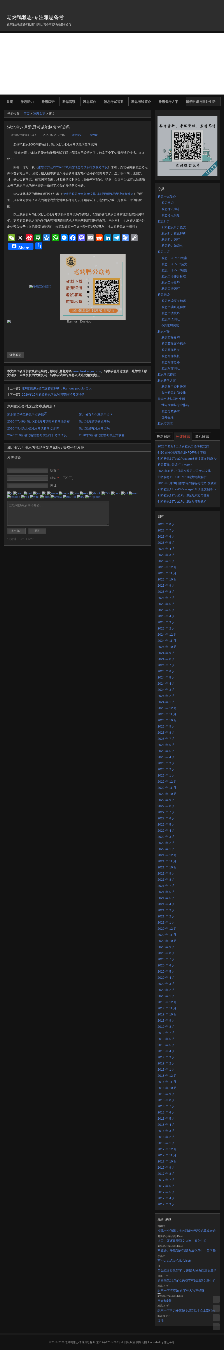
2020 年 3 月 (166, 983)
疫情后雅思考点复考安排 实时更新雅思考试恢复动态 (98, 194)
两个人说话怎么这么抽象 (174, 1260)
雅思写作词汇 (170, 368)
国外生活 (167, 417)
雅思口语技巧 (170, 282)
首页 (10, 101)
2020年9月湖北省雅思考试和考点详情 (33, 428)
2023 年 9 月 (166, 726)
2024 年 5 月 (166, 677)
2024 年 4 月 (166, 683)
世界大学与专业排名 (175, 405)
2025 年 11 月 (167, 573)
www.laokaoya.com (86, 371)
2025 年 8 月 (166, 591)
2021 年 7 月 (166, 885)
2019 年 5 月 (166, 1045)
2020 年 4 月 (166, 977)
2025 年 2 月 (166, 628)
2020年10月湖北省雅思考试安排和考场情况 (37, 435)
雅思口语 (48, 101)
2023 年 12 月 (167, 708)
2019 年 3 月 (166, 1057)
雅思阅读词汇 (170, 319)
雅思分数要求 (170, 411)
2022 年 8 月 (166, 806)
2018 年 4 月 (166, 1124)
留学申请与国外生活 (200, 101)
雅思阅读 (68, 101)
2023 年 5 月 (166, 751)
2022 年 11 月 (167, 787)
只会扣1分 (165, 1300)
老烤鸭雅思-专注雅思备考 (35, 17)
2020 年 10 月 (167, 941)
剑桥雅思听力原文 (173, 227)
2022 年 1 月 (166, 849)
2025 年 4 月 (166, 616)
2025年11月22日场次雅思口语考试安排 (184, 471)
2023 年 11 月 (167, 714)
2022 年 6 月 (166, 818)
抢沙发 (94, 135)
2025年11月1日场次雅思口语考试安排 (183, 446)
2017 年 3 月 (166, 1204)
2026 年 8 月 (166, 524)
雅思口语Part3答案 (174, 270)
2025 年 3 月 (166, 622)
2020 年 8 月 (166, 953)
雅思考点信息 (170, 215)
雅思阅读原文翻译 (173, 301)
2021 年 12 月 (167, 855)
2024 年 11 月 (167, 640)
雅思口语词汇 (170, 288)
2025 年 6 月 (166, 604)
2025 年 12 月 (167, 567)
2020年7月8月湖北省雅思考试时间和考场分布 (38, 421)
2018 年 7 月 (166, 1106)
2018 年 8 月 (166, 1100)
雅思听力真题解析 (173, 233)
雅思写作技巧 (170, 337)
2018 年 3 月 (166, 1131)
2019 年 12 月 (167, 1002)
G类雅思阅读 (170, 325)
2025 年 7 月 (166, 598)
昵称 (54, 470)
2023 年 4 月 (166, 757)
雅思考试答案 (114, 101)
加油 (161, 1320)
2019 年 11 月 (167, 1008)
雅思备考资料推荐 (173, 386)
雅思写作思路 (170, 362)
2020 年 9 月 (166, 947)
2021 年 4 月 (166, 904)
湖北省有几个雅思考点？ (96, 414)
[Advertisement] (112, 64)
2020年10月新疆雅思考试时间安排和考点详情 (53, 394)
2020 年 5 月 (166, 971)
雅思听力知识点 (172, 245)
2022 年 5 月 (166, 824)
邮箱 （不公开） (62, 478)
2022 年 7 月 (166, 812)
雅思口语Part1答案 (174, 258)
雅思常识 (39, 113)
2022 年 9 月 (166, 800)
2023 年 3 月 (166, 763)
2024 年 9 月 (166, 653)
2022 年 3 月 (166, 836)
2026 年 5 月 (166, 542)
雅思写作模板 (170, 356)
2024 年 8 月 (166, 659)
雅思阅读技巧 (170, 313)
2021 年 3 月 (166, 910)
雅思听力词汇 (170, 239)
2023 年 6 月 (166, 745)
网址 (53, 485)
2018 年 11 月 (167, 1082)
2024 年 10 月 (167, 647)
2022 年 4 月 (166, 830)
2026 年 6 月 (166, 536)
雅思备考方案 (168, 101)
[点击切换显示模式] (216, 1299)
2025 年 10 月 (167, 579)
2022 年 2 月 (166, 843)
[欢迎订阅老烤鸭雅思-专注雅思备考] (217, 5)
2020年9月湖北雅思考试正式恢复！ (103, 435)
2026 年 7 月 (166, 530)
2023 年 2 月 (166, 769)
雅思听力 (27, 101)
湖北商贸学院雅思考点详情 (27, 414)
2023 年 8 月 (166, 732)
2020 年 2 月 (166, 990)
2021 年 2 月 (166, 916)
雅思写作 (89, 101)
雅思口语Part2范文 (174, 264)
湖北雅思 (15, 355)
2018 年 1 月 (166, 1143)
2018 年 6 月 (166, 1112)
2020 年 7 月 (166, 959)
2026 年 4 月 (166, 549)
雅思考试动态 (170, 209)
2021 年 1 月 (166, 922)
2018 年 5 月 (166, 1118)
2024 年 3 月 (166, 689)
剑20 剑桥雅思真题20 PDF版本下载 (182, 452)
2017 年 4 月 (166, 1198)
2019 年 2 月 (166, 1063)
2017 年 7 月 (166, 1180)
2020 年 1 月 (166, 996)
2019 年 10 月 (167, 1014)
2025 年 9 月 (166, 585)
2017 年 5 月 (166, 1192)
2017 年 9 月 (166, 1167)
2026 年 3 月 (166, 555)
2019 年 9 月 (166, 1020)
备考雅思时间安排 (173, 392)
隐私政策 (129, 1342)
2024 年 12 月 (167, 634)
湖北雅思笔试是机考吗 (94, 421)
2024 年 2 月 (166, 696)
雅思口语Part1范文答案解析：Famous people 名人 (57, 388)
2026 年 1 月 (166, 561)
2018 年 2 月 (166, 1137)
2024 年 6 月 (166, 671)
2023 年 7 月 (166, 738)
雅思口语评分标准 (173, 276)
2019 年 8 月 (166, 1026)
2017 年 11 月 (167, 1155)
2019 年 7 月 (166, 1032)
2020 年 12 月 (167, 928)
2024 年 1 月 (166, 702)
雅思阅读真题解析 (173, 307)
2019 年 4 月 (166, 1051)
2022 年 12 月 (167, 781)
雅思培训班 (165, 423)
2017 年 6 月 (166, 1186)
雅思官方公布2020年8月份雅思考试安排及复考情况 (73, 167)
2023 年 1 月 (166, 775)
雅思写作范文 (170, 350)
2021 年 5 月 (166, 898)
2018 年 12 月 (167, 1075)
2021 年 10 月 (167, 867)
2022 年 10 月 (167, 794)
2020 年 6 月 (166, 965)
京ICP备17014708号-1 (109, 1342)
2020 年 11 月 (167, 934)
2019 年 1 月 (166, 1069)
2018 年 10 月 (167, 1088)
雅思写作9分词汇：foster (175, 464)
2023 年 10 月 (167, 720)
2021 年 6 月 (166, 892)
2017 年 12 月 (167, 1149)
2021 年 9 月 (166, 873)
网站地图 (141, 1342)
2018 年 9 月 (166, 1094)
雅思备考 (169, 1342)
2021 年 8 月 (166, 879)
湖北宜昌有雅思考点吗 (94, 428)
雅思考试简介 (141, 101)
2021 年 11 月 (167, 861)
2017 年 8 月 (166, 1173)
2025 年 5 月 (166, 610)
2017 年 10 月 (167, 1161)
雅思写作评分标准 (173, 343)
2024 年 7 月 (166, 665)
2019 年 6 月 (166, 1039)
